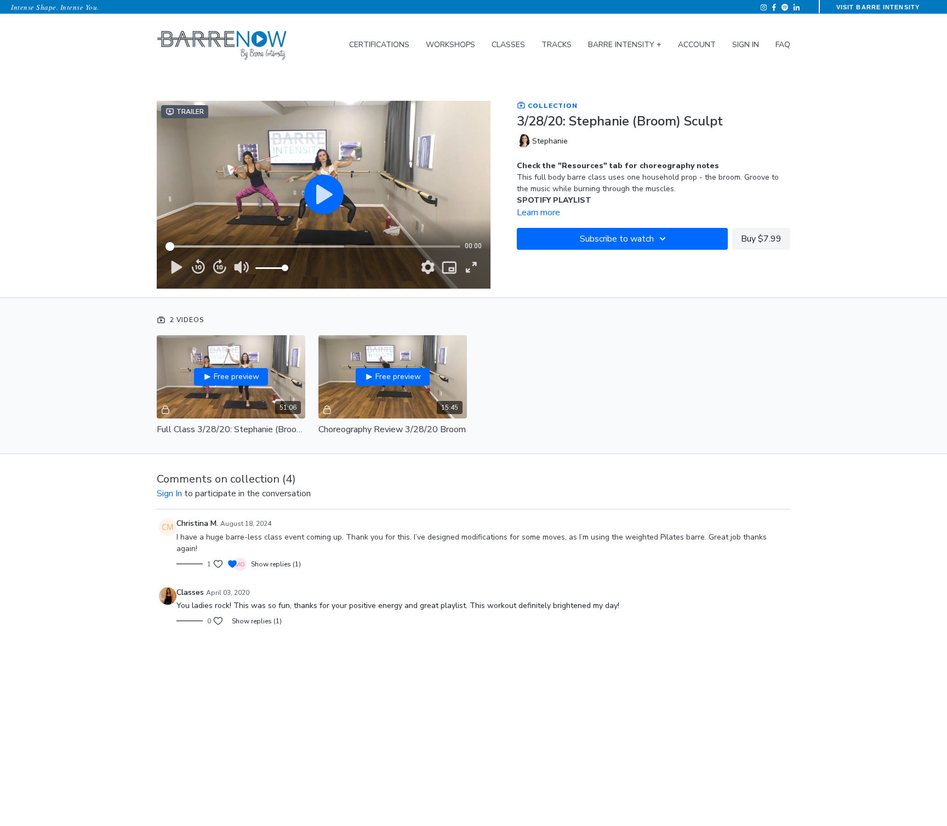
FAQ (782, 44)
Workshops (450, 44)
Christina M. (197, 523)
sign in (169, 493)
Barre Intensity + (624, 44)
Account (697, 44)
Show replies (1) (276, 564)
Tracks (556, 44)
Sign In (745, 44)
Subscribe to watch (617, 239)
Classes (508, 44)
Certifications (379, 44)
